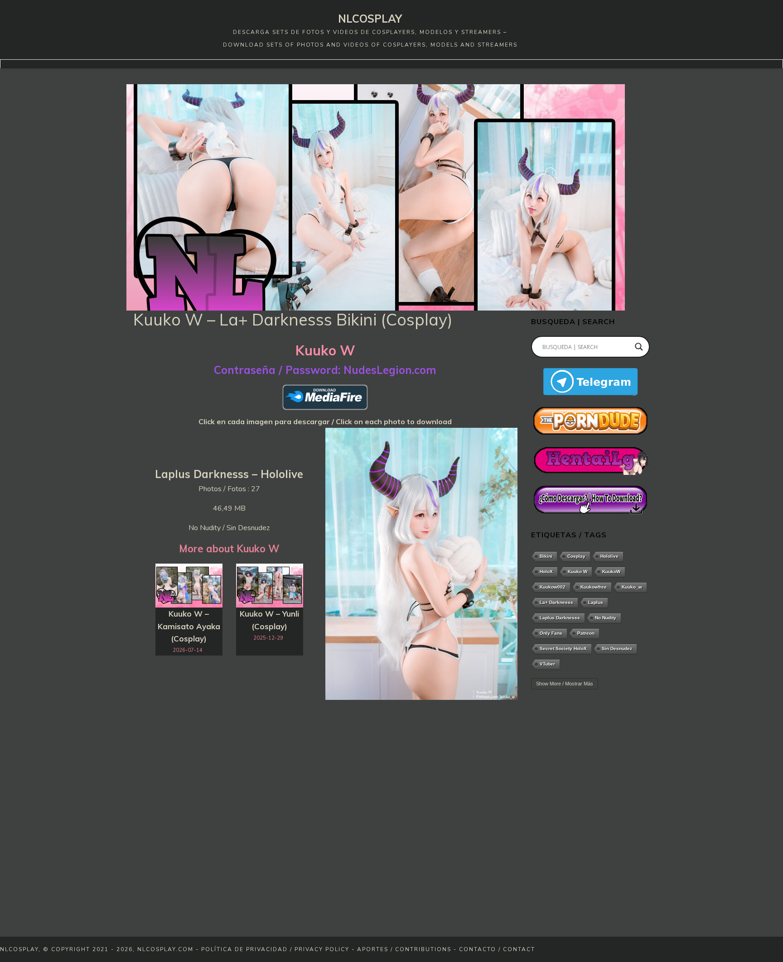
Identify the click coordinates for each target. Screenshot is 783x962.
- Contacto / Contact (494, 949)
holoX (546, 571)
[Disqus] (325, 820)
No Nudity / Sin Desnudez (229, 528)
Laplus (595, 602)
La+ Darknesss (556, 602)
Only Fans (551, 633)
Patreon (585, 633)
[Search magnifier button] (639, 346)
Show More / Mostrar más (564, 683)
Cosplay (576, 556)
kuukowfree (593, 586)
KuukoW (611, 571)
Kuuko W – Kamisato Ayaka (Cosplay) (189, 626)
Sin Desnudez (617, 648)
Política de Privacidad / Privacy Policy (275, 949)
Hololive (609, 556)
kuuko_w (632, 586)
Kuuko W (577, 571)
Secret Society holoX (563, 648)
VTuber (547, 663)
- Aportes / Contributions (401, 949)
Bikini (546, 556)
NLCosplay (370, 18)
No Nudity (605, 617)
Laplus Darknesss (560, 617)
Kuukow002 (553, 586)
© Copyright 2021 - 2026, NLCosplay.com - (122, 949)
